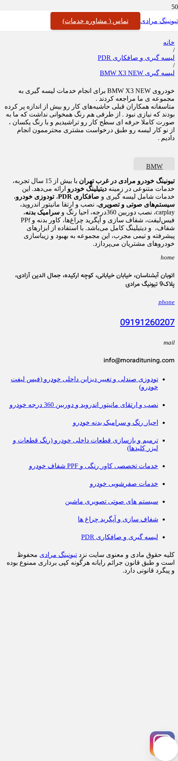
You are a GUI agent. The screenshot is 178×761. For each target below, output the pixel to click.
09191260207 (147, 323)
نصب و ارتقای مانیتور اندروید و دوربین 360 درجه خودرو (84, 404)
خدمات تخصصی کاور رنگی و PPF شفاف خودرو (93, 465)
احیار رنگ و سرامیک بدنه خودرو (115, 422)
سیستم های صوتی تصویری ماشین (111, 501)
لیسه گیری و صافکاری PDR (136, 57)
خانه (169, 42)
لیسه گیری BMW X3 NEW (137, 72)
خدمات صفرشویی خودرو (124, 483)
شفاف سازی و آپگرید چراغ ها (118, 519)
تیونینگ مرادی (58, 554)
